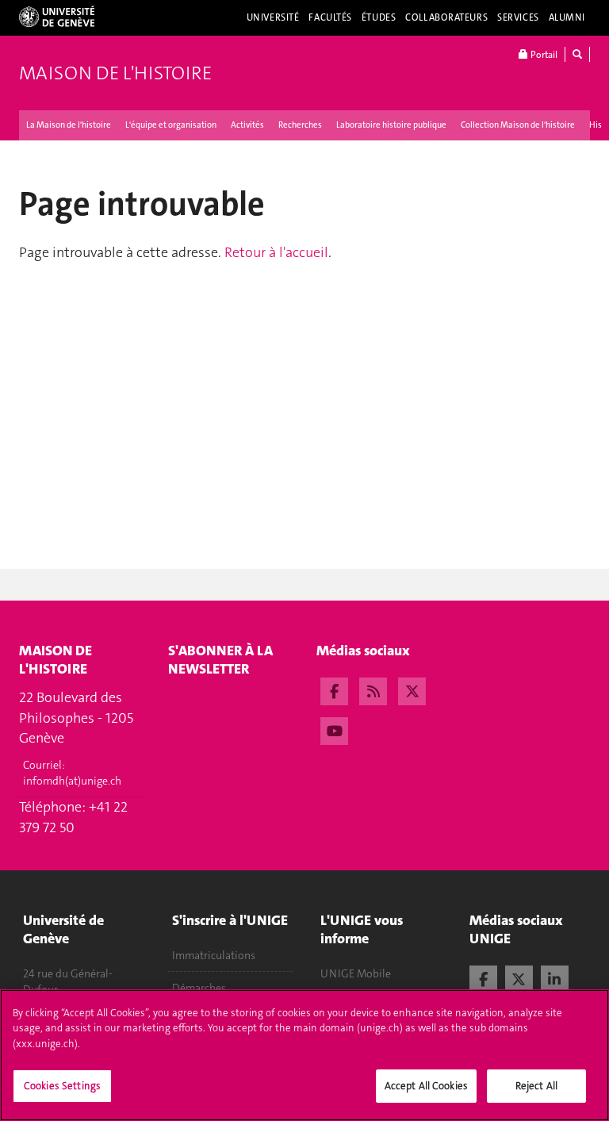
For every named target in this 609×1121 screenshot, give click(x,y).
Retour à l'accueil (276, 252)
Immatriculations (213, 955)
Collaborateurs (446, 17)
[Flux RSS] (373, 689)
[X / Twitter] (519, 977)
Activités (247, 125)
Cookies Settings (62, 1085)
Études (379, 17)
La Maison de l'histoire (68, 125)
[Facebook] (334, 689)
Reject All (536, 1085)
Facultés (330, 17)
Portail (542, 54)
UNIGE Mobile (355, 973)
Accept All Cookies (426, 1085)
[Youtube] (334, 729)
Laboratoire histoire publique (391, 125)
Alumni (567, 17)
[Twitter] (412, 689)
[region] (304, 1055)
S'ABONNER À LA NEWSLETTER (220, 659)
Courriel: (72, 773)
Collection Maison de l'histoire (518, 125)
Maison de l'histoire (115, 73)
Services (518, 17)
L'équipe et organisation (170, 125)
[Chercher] (577, 54)
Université (273, 17)
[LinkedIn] (555, 977)
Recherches (300, 125)
